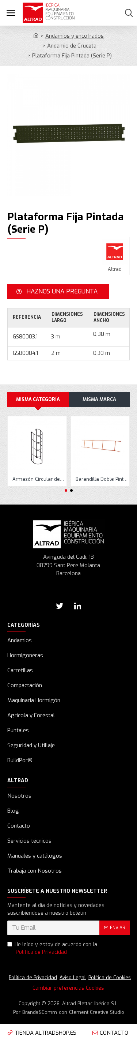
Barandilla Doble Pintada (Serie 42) (102, 479)
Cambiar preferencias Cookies (68, 988)
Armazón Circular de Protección (38, 479)
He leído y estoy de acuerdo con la (56, 948)
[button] (66, 490)
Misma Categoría (38, 399)
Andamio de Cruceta (71, 45)
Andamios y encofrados (74, 36)
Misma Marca (99, 399)
